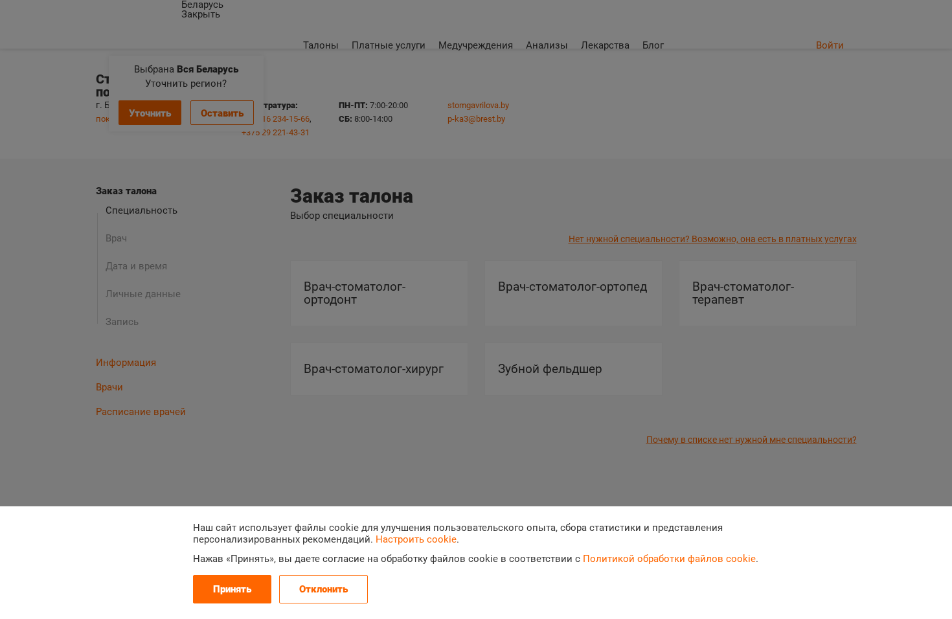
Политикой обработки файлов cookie (669, 559)
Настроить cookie (416, 539)
